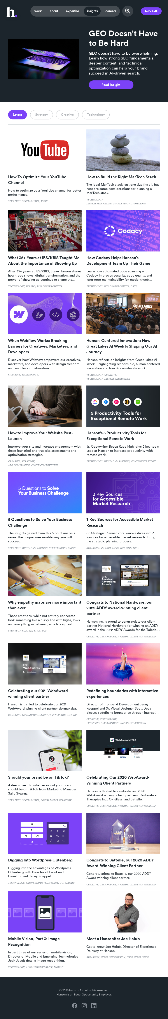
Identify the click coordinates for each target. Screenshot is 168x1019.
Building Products (49, 286)
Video (44, 201)
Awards (123, 636)
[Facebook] (74, 1005)
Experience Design (112, 957)
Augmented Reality (39, 967)
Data (134, 286)
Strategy (14, 201)
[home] (11, 11)
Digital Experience (117, 379)
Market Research (112, 548)
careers (110, 11)
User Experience (138, 957)
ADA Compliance (19, 465)
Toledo (30, 286)
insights (92, 11)
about (54, 11)
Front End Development (102, 723)
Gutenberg (67, 883)
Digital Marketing (99, 203)
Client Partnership (143, 636)
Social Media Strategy (56, 800)
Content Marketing (44, 465)
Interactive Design (133, 723)
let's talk (151, 11)
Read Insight (111, 84)
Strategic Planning (62, 548)
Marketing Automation (129, 203)
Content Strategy (143, 461)
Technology (94, 200)
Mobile (58, 967)
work (38, 11)
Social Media (30, 201)
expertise (72, 11)
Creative (14, 375)
